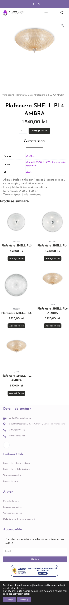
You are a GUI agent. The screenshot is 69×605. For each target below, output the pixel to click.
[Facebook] (33, 4)
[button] (62, 25)
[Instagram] (39, 4)
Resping (24, 599)
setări (27, 593)
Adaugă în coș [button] (16, 258)
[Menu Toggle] (46, 13)
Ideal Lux (30, 156)
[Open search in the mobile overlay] (62, 12)
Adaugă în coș (39, 131)
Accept (9, 599)
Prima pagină (8, 95)
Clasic (30, 95)
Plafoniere (21, 95)
